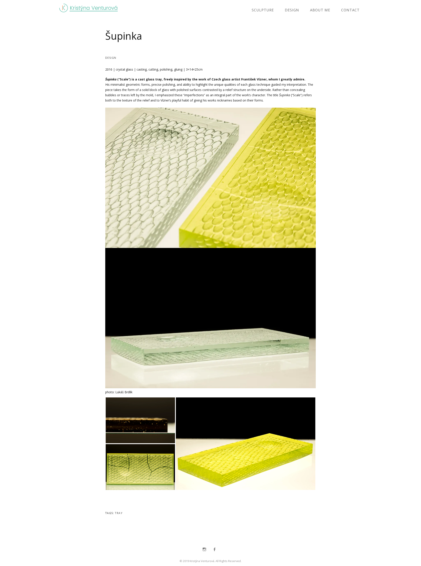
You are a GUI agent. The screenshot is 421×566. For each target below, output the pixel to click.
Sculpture (263, 10)
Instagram (204, 549)
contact (350, 10)
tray (119, 513)
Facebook (214, 549)
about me (320, 10)
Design (292, 10)
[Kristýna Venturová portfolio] (88, 9)
